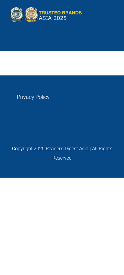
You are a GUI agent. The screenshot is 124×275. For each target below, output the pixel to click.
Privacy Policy (33, 97)
